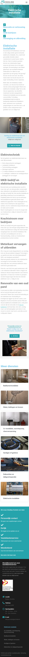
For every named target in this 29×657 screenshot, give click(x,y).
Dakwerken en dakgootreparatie (13, 647)
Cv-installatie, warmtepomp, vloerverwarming (12, 631)
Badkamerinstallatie (10, 386)
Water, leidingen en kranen (13, 407)
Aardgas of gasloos (10, 453)
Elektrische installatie (11, 498)
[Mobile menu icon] (26, 2)
